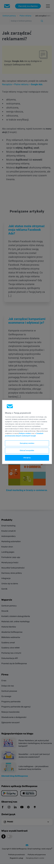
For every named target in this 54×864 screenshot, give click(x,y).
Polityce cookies (25, 433)
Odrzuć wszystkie (27, 450)
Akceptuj (27, 457)
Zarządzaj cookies (27, 443)
